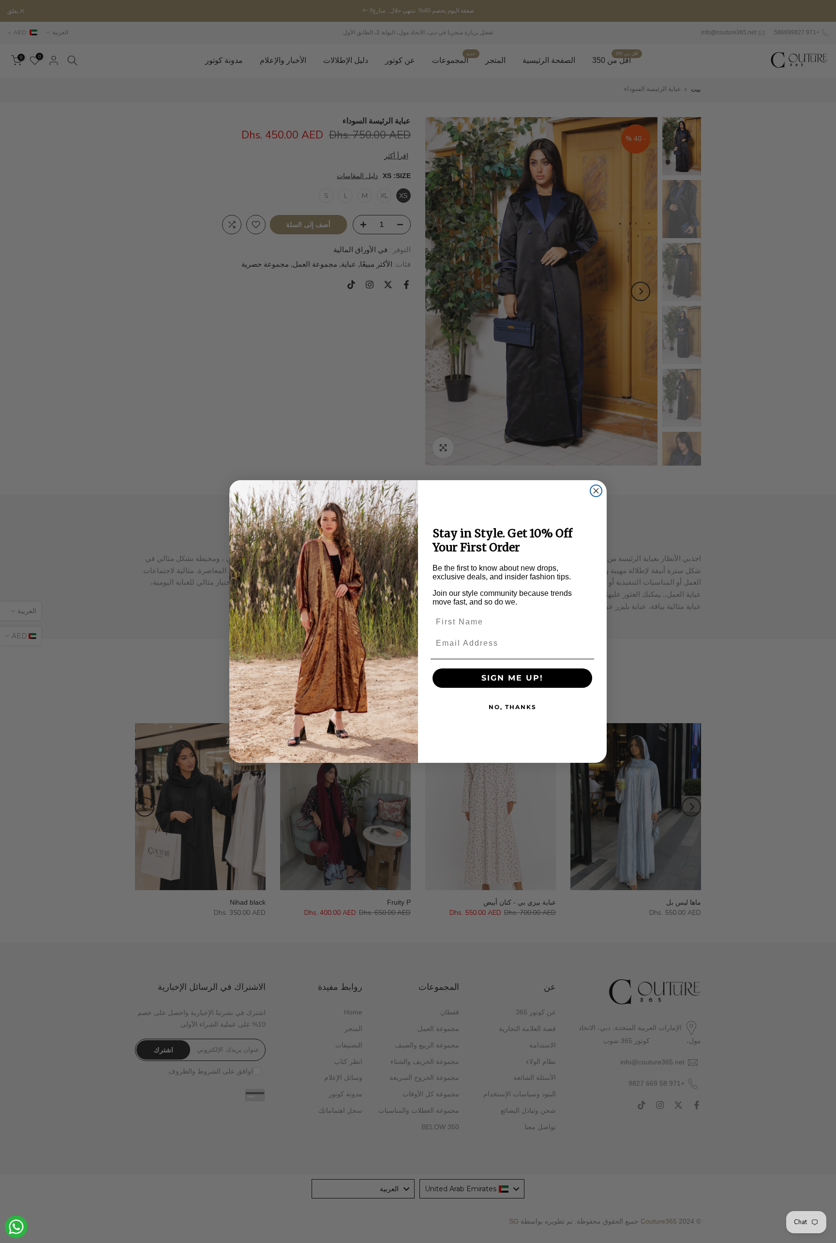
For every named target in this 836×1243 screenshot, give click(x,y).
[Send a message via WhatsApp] (16, 1226)
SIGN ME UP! (512, 677)
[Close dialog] (596, 491)
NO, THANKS (513, 707)
